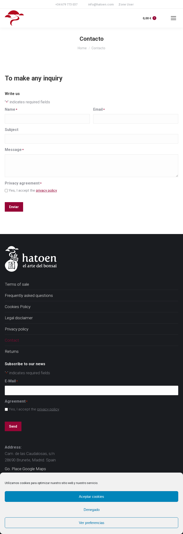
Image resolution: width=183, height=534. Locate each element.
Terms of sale (17, 284)
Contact (12, 340)
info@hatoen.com (101, 4)
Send (13, 426)
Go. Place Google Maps (25, 468)
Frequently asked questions (29, 295)
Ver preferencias (91, 523)
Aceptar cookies (91, 496)
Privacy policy (16, 329)
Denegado (92, 510)
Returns (12, 351)
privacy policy (46, 190)
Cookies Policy (17, 306)
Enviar (14, 207)
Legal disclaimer (19, 317)
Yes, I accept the (33, 190)
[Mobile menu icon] (173, 18)
